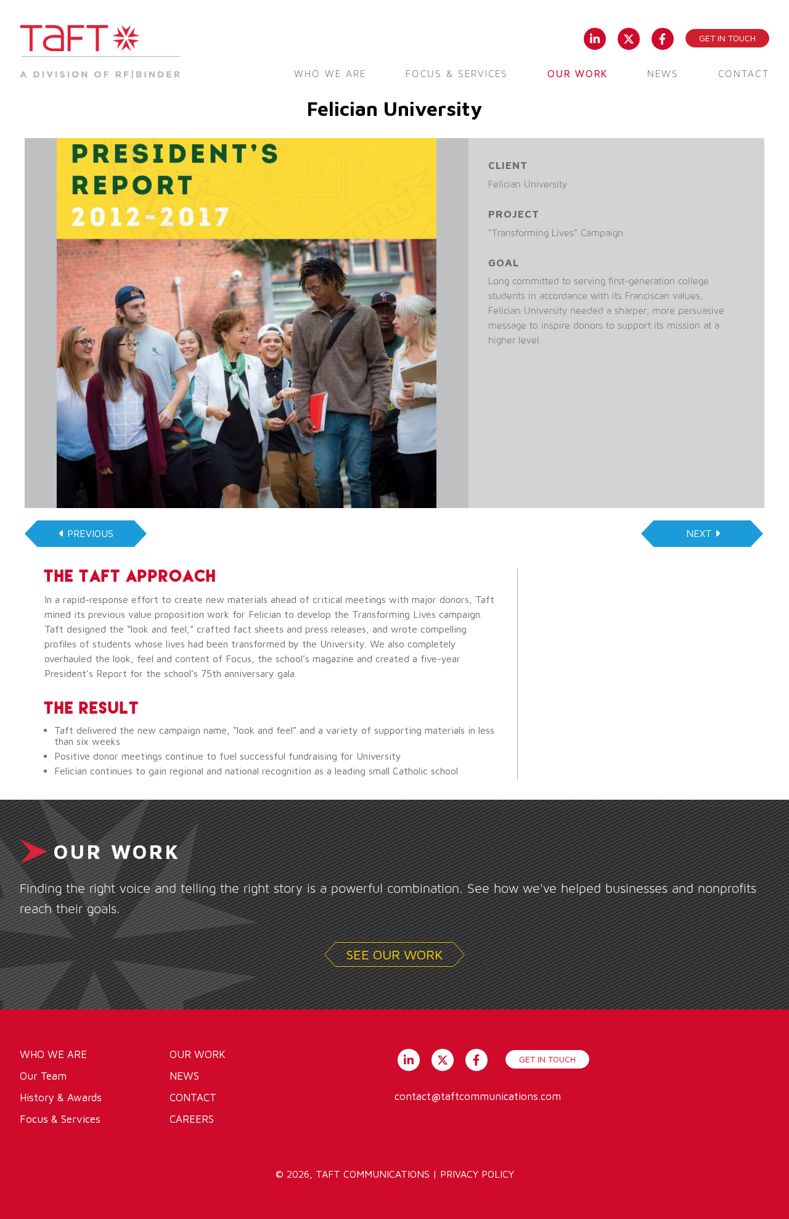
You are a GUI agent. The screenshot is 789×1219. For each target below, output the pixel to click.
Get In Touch (547, 1059)
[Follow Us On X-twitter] (628, 37)
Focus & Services (457, 74)
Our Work (577, 74)
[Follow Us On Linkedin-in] (594, 37)
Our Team (43, 1076)
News (663, 74)
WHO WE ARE (53, 1054)
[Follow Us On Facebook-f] (662, 37)
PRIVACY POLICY (477, 1174)
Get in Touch (727, 38)
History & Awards (61, 1097)
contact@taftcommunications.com (477, 1096)
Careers (192, 1119)
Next (699, 533)
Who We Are (330, 74)
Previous (90, 533)
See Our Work (394, 954)
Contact (743, 74)
